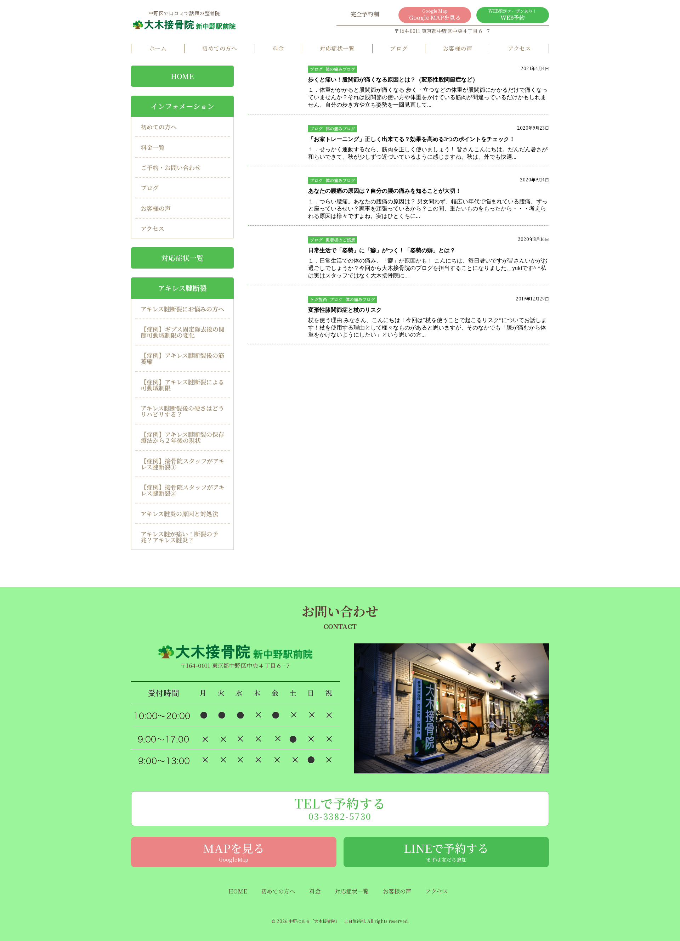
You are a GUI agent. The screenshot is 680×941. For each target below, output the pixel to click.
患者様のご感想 (340, 240)
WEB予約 (512, 15)
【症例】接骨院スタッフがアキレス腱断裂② (183, 490)
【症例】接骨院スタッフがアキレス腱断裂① (183, 464)
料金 (278, 48)
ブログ (398, 48)
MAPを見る (234, 851)
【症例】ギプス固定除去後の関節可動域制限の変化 (183, 332)
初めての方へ (219, 48)
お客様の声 (457, 48)
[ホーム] (184, 24)
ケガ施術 (318, 299)
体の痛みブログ (340, 69)
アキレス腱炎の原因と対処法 (179, 514)
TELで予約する (340, 808)
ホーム (157, 48)
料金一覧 (153, 147)
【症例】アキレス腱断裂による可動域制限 (182, 385)
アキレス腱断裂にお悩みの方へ (182, 308)
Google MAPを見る (435, 15)
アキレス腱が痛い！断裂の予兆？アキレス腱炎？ (179, 537)
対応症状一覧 (337, 48)
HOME (182, 76)
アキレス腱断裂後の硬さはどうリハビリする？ (182, 411)
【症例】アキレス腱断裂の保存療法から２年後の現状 (182, 437)
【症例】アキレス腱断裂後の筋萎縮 (182, 358)
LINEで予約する (446, 851)
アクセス (519, 48)
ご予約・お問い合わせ (171, 167)
